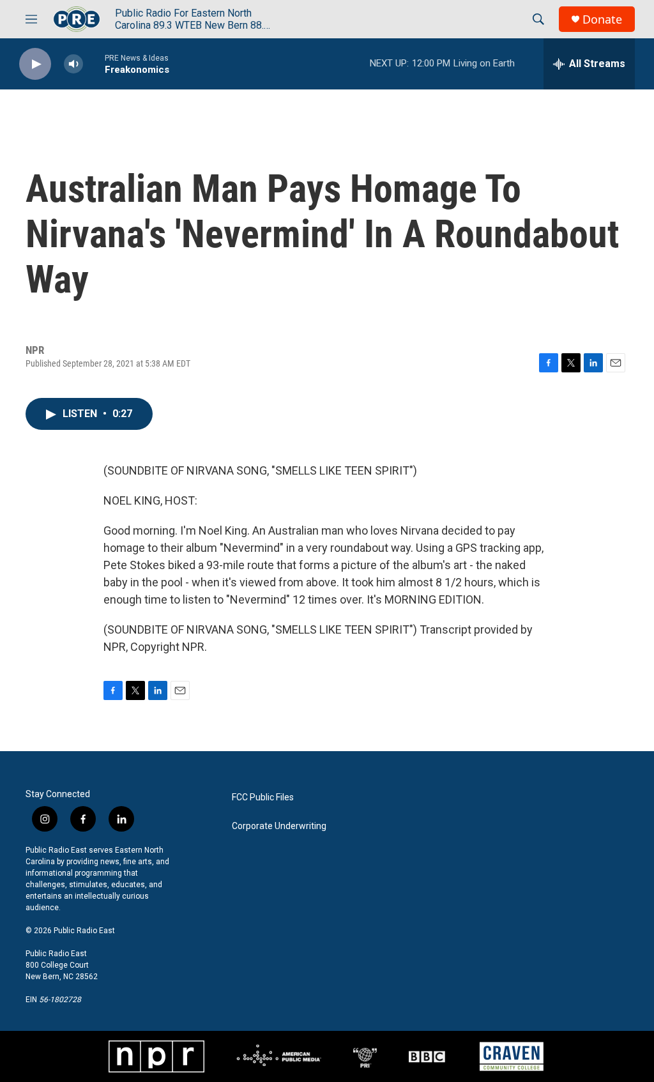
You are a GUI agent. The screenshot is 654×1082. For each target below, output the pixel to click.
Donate (602, 19)
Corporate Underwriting (279, 826)
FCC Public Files (263, 797)
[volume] (73, 64)
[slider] (94, 63)
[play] (35, 64)
